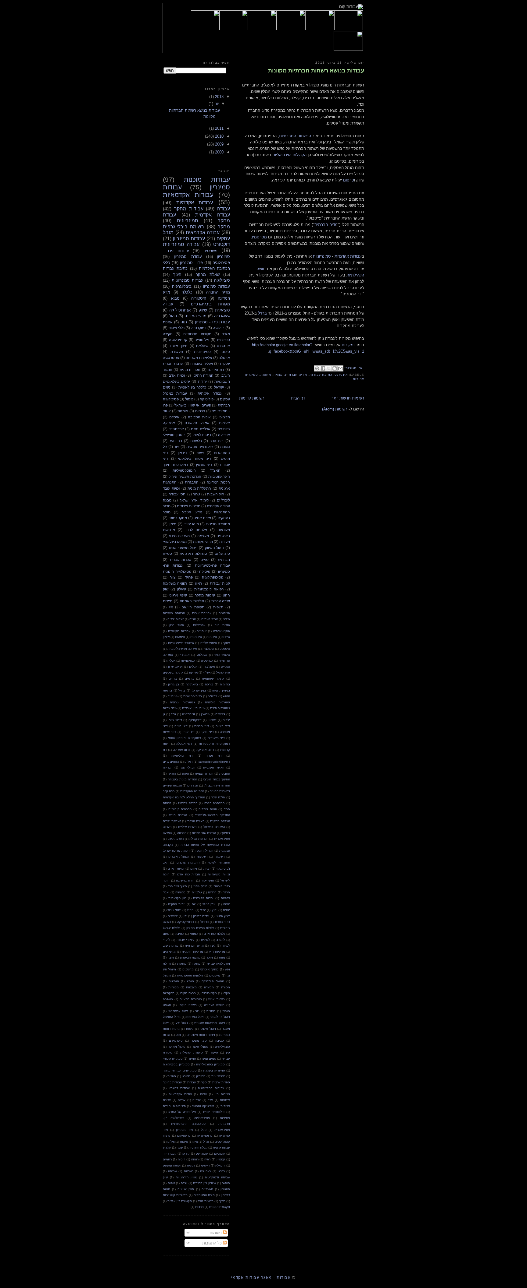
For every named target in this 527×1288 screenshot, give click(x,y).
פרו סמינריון (184, 1129)
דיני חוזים (181, 726)
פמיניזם (225, 1118)
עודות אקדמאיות (180, 1094)
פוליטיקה (206, 399)
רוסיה (181, 1159)
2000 (219, 152)
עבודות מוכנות (207, 179)
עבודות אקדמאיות (188, 194)
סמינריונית (218, 1076)
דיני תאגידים (216, 738)
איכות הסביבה (199, 417)
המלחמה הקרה (214, 803)
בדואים (189, 678)
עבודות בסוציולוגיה (211, 1088)
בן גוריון (173, 684)
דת (165, 749)
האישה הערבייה (213, 767)
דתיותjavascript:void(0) (214, 761)
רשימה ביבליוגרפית (183, 226)
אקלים (193, 666)
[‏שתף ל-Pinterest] (317, 368)
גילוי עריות (170, 708)
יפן (185, 916)
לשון (212, 945)
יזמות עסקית (176, 904)
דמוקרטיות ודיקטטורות (214, 743)
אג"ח (192, 619)
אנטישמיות (188, 660)
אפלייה (225, 666)
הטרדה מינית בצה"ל (217, 785)
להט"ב (220, 939)
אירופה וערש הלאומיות (182, 648)
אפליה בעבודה (201, 363)
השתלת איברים (178, 856)
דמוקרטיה (198, 328)
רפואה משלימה (175, 583)
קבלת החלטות (197, 1147)
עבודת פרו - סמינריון (212, 322)
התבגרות (192, 482)
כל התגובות (212, 1243)
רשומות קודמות (251, 398)
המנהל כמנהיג (187, 803)
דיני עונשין (204, 464)
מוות (222, 957)
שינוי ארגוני (178, 595)
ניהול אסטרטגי (178, 1011)
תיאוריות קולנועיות (175, 1195)
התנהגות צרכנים (188, 862)
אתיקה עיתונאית (213, 678)
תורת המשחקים (204, 1195)
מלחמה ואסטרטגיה (190, 975)
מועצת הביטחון (190, 957)
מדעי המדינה (195, 316)
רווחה (195, 1159)
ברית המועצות (192, 696)
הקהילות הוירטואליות (289, 155)
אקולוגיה (209, 666)
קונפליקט (202, 1153)
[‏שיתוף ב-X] (329, 368)
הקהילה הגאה (204, 850)
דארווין (212, 720)
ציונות (184, 1141)
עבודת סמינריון (188, 256)
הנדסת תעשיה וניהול (185, 476)
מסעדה (209, 987)
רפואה (191, 1165)
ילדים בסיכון (201, 916)
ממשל (167, 975)
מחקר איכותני (209, 969)
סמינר (192, 1058)
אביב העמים (209, 619)
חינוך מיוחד (178, 346)
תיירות (167, 601)
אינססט (225, 648)
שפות (171, 1183)
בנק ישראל (199, 690)
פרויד (189, 577)
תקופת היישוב (193, 607)
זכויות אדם (177, 375)
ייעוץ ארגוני (223, 916)
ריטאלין (220, 1165)
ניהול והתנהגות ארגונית (209, 1023)
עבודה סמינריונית (181, 244)
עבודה (223, 208)
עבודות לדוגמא (179, 1088)
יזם (194, 904)
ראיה (207, 1159)
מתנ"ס (210, 1011)
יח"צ (203, 910)
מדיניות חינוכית (192, 951)
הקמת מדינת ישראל (176, 850)
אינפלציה (208, 648)
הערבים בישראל (214, 827)
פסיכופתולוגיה (212, 577)
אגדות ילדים (175, 619)
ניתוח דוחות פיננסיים (201, 1034)
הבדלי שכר (187, 767)
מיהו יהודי (191, 524)
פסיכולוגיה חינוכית (177, 571)
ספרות (171, 1076)
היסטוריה (198, 298)
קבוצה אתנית (221, 1147)
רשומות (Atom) (334, 409)
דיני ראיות (169, 732)
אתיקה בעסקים (173, 672)
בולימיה (225, 684)
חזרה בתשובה (185, 880)
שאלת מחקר (208, 274)
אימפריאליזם (208, 643)
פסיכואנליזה (202, 1118)
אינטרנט (341, 374)
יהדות (202, 381)
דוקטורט (221, 244)
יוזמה (226, 904)
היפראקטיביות (219, 476)
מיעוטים (214, 975)
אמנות (168, 322)
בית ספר (217, 441)
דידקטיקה (195, 720)
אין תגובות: (352, 368)
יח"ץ (214, 910)
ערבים (196, 1100)
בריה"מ (212, 696)
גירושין (205, 714)
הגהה (185, 773)
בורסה (209, 684)
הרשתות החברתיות (295, 136)
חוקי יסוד (207, 880)
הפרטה (181, 833)
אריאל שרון (175, 666)
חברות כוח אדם (188, 874)
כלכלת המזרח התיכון (200, 928)
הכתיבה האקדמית (192, 791)
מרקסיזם (168, 993)
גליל (173, 714)
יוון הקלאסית (177, 898)
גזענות (225, 447)
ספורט (186, 1076)
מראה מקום (188, 993)
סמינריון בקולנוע (214, 1070)
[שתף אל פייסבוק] (323, 368)
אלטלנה (202, 654)
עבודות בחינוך (172, 1082)
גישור (200, 453)
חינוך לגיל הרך (177, 886)
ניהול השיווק (214, 548)
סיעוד (214, 1052)
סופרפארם (176, 1040)
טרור (196, 494)
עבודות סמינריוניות (187, 280)
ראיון (198, 583)
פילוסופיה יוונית (214, 1112)
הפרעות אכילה (198, 838)
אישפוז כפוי (222, 654)
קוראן (185, 1153)
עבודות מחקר (188, 208)
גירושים (220, 714)
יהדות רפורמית (203, 898)
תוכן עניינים (185, 1189)
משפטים (210, 250)
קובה (180, 1147)
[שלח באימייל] (340, 368)
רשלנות (188, 1171)
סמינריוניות (322, 256)
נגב (197, 1011)
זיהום (193, 868)
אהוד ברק (176, 625)
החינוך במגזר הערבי (216, 779)
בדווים (173, 678)
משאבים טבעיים (191, 999)
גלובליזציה (188, 714)
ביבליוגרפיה (182, 286)
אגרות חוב (222, 625)
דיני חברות (201, 726)
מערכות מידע (179, 536)
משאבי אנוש (216, 999)
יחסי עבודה (177, 494)
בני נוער (175, 441)
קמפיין (221, 1159)
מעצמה (203, 536)
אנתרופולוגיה (180, 310)
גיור (176, 447)
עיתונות (225, 1100)
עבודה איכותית (210, 393)
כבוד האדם (222, 922)
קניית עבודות (220, 583)
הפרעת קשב (176, 838)
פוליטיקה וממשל (203, 1106)
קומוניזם (219, 1153)
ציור (173, 577)
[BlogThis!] (335, 368)
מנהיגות (174, 981)
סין (228, 1052)
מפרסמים (258, 237)
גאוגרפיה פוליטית (217, 702)
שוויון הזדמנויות (186, 1177)
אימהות (180, 637)
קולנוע (167, 1147)
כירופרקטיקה (185, 922)
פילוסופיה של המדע (182, 1112)
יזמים (226, 910)
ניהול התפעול (172, 1017)
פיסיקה (204, 571)
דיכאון (182, 453)
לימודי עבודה (186, 939)
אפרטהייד (176, 429)
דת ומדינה (216, 369)
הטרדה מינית (190, 369)
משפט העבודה (214, 1005)
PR (171, 607)
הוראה (172, 773)
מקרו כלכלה (209, 993)
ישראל (219, 387)
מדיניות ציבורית (188, 506)
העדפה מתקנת (220, 821)
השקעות (202, 856)
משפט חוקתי (188, 1005)
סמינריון (251, 374)
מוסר (209, 957)
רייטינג (205, 1165)
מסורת (225, 987)
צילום (170, 1141)
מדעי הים (169, 951)
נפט (178, 1034)
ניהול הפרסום (195, 1017)
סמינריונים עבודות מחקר (180, 1070)
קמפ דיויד (169, 1153)
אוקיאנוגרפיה (221, 631)
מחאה (278, 374)
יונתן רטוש (210, 904)
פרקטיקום (183, 1135)
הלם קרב (168, 791)
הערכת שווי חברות (204, 833)
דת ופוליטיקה (182, 755)
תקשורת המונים (219, 1207)
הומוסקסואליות (184, 470)
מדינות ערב (170, 945)
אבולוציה (224, 613)
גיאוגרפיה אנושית (199, 447)
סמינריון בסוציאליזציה (210, 1064)
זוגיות (206, 868)
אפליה (171, 660)
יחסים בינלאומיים (176, 381)
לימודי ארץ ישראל (194, 500)
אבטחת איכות (201, 613)
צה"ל (206, 1141)
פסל (203, 1129)
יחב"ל (191, 910)
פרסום (348, 180)
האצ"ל (215, 470)
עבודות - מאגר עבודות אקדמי (261, 1277)
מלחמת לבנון (196, 530)
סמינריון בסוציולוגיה (176, 1064)
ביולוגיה (218, 328)
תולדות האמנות (192, 601)
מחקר (224, 226)
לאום (166, 933)
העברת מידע (178, 815)
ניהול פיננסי (208, 1028)
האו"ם (188, 761)
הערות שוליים (187, 827)
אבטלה (224, 358)
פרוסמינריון (204, 1135)
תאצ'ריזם (207, 1189)
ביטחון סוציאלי (174, 435)
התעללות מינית (199, 488)
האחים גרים (171, 761)
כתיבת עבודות (321, 374)
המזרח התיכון (202, 375)
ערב (210, 1100)
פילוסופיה (202, 340)
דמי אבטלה (184, 743)
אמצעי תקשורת (197, 423)
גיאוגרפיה (222, 316)
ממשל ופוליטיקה (213, 981)
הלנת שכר (218, 797)
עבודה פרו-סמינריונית (212, 565)
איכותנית (196, 637)
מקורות (347, 345)
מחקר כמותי (178, 518)
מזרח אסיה (202, 518)
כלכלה (186, 292)
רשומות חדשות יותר (348, 398)
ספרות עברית (181, 559)
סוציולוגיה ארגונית (193, 553)
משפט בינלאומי (175, 542)
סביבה (219, 1040)
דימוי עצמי (175, 720)
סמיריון (201, 1076)
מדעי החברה (218, 292)
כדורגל (204, 922)
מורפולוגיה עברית (218, 963)
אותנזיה (201, 631)
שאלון (181, 589)
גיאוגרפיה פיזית (220, 708)
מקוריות (173, 987)
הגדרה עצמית (204, 773)
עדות (203, 1094)
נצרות (166, 1034)
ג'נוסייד (172, 696)
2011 (219, 128)
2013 (219, 96)
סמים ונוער (209, 1058)
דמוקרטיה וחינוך (175, 464)
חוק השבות (215, 494)
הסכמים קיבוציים (180, 809)
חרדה (226, 892)
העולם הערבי (195, 821)
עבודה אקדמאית (203, 232)
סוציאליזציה (222, 1046)
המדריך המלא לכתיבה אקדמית (184, 797)
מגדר (226, 334)
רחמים (167, 1159)
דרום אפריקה (181, 749)
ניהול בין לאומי (220, 1017)
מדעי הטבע (192, 512)
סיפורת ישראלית (191, 1052)
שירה (184, 1183)
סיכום (225, 352)
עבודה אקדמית (212, 214)
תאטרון (225, 1189)
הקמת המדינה (218, 482)
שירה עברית (220, 601)
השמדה (219, 856)
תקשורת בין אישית (179, 1201)
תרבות (199, 1207)
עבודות (358, 379)
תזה (184, 322)
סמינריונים (187, 220)
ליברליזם (223, 500)
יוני (216, 103)
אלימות (224, 423)
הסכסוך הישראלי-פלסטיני (212, 815)
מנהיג (190, 981)
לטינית (205, 939)
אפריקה (224, 435)
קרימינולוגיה (178, 340)
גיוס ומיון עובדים (193, 708)
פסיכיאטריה (222, 1129)
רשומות (216, 1232)
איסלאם (202, 346)
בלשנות (196, 441)
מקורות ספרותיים (197, 334)
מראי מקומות (203, 542)
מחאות (265, 374)
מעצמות (191, 987)
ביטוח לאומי (201, 435)
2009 (219, 144)
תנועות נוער (205, 1201)
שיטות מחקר (205, 595)
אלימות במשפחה (199, 358)
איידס (226, 637)
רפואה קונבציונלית (208, 589)
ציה (195, 1141)
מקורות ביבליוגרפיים (210, 304)
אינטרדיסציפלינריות (181, 643)
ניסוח (189, 1028)
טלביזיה (197, 892)
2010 (219, 136)
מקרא (226, 993)
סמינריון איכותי (173, 1058)
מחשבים (188, 969)
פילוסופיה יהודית (174, 1106)
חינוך (177, 274)
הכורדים (192, 785)
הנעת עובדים (208, 809)
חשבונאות (222, 381)
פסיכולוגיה (221, 262)
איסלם (174, 417)
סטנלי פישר (200, 1046)
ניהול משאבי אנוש (183, 548)
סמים (204, 559)
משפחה (168, 999)
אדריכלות (199, 625)
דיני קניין (189, 732)
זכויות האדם (176, 868)
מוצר (171, 957)
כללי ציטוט (176, 328)
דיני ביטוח (223, 726)
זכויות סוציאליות (219, 874)
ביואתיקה (192, 684)
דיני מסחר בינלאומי (194, 458)
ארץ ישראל (223, 672)
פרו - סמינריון (191, 262)
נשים (166, 387)
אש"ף (206, 672)
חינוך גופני (200, 886)
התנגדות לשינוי (219, 862)
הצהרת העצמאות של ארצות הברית (205, 844)
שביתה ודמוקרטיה (217, 1177)
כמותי (194, 933)
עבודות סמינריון (189, 238)
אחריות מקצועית (179, 631)
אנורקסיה (207, 660)
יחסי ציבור (174, 910)
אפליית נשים (200, 429)
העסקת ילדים (172, 821)
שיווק (203, 310)
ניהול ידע (182, 1023)
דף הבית (298, 398)
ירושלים (173, 916)
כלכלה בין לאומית (192, 387)
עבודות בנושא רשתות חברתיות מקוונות (316, 71)
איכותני (212, 637)
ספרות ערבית (221, 1082)
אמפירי (184, 654)
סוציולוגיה (222, 280)
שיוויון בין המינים (204, 1183)
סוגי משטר (199, 1040)
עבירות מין (222, 1094)
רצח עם (205, 1171)
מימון (172, 524)
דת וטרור (214, 755)
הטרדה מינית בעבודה (182, 779)
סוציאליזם (222, 553)
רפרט (221, 1171)
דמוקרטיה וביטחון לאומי (184, 738)
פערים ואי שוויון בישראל (192, 405)
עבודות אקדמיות (348, 256)
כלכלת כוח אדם (214, 933)
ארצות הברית (173, 363)
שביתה (172, 1171)
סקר (204, 1082)
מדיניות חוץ (217, 951)
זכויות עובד (171, 488)
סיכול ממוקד (176, 1046)
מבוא (175, 298)
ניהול (173, 316)
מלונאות (223, 530)
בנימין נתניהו (221, 690)
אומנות (182, 411)
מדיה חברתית (326, 224)
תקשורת (176, 352)
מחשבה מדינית (218, 524)
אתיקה (193, 672)
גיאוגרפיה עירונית (182, 702)
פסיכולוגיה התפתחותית (188, 1123)
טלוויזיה (180, 892)
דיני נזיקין (207, 732)
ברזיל (262, 313)
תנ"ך (222, 1201)
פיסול (189, 399)
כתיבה (179, 933)
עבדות (191, 1082)
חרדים (212, 892)
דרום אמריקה (205, 749)
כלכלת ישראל (171, 928)
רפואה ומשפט (172, 1165)
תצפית (218, 607)
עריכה (181, 1100)
